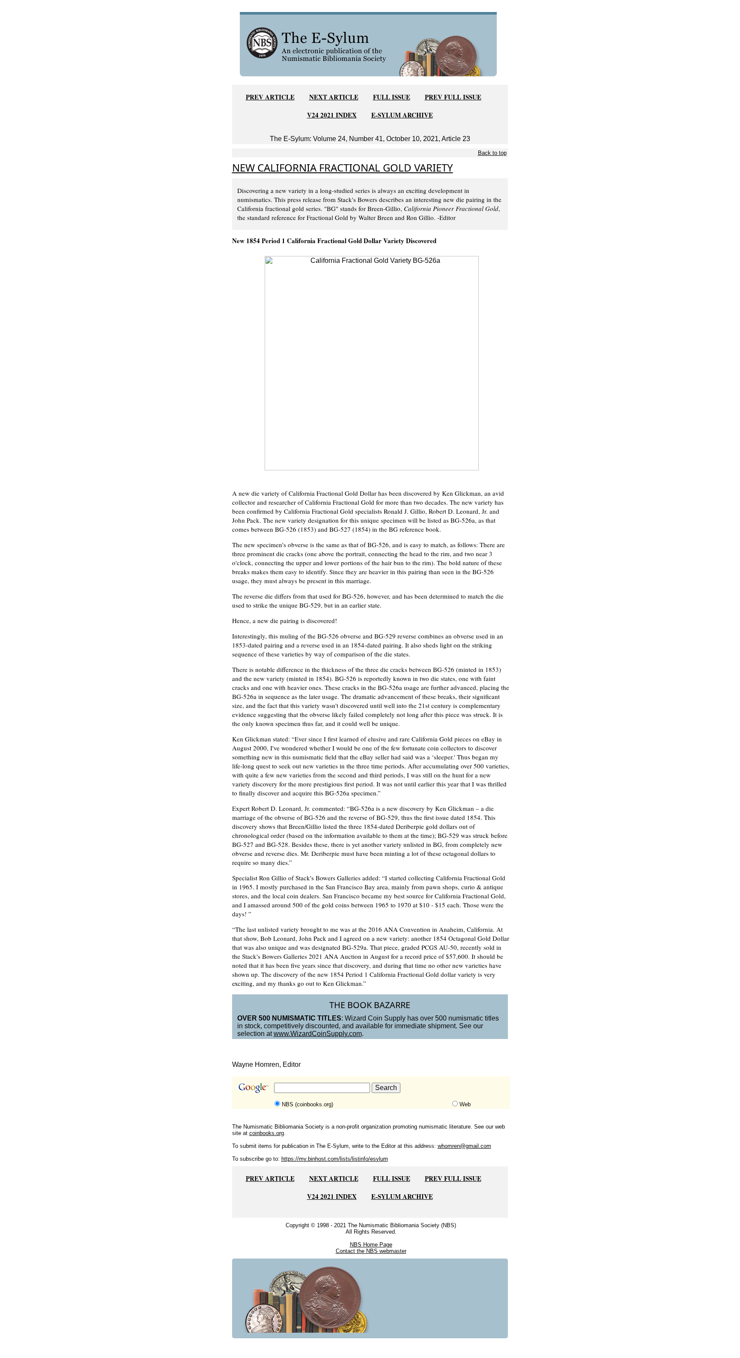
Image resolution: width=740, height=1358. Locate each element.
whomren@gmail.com (464, 1146)
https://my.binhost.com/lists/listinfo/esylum (334, 1159)
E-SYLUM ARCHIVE (402, 115)
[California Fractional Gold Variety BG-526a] (371, 362)
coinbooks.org (266, 1133)
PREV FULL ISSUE (453, 97)
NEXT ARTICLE (333, 97)
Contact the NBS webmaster (371, 1251)
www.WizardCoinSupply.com (318, 1033)
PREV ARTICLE (270, 97)
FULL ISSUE (391, 97)
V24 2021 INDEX (332, 115)
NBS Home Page (371, 1244)
